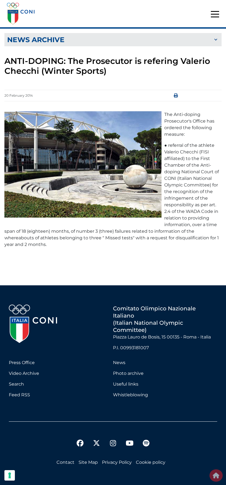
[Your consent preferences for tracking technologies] (9, 475)
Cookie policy (150, 462)
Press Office (22, 362)
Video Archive (24, 373)
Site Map (88, 462)
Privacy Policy (117, 462)
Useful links (125, 384)
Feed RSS (19, 394)
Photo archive (128, 373)
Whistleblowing (130, 394)
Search (16, 384)
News (119, 362)
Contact (65, 462)
